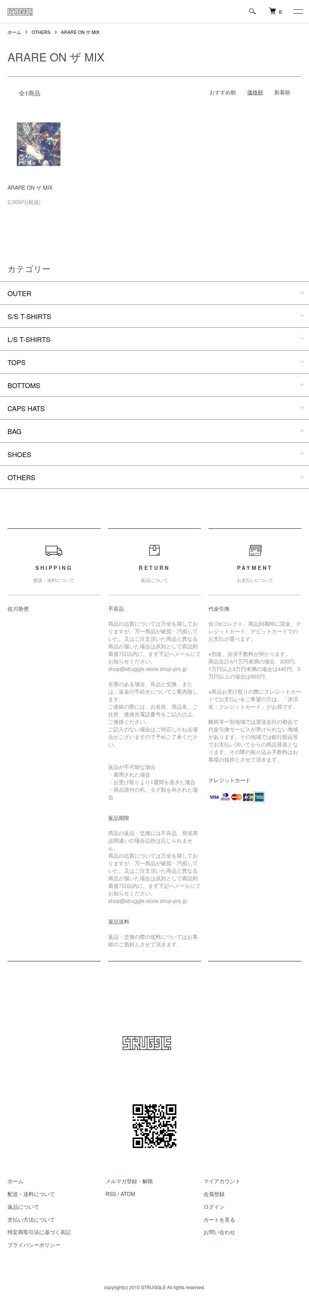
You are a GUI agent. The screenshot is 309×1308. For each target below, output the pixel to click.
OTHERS (41, 32)
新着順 (282, 92)
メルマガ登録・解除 (129, 1181)
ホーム (14, 32)
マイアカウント (221, 1181)
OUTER (19, 293)
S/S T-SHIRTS (29, 316)
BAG (14, 431)
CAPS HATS (26, 408)
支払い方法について (31, 1219)
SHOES (19, 454)
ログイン (214, 1206)
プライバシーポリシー (34, 1244)
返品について (23, 1206)
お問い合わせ (219, 1232)
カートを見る (219, 1219)
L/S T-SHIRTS (29, 339)
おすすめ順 (223, 92)
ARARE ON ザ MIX (80, 32)
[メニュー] (297, 11)
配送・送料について (31, 1193)
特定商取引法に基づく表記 (39, 1232)
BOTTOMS (24, 385)
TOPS (17, 362)
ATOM (128, 1193)
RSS (111, 1193)
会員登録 (214, 1193)
